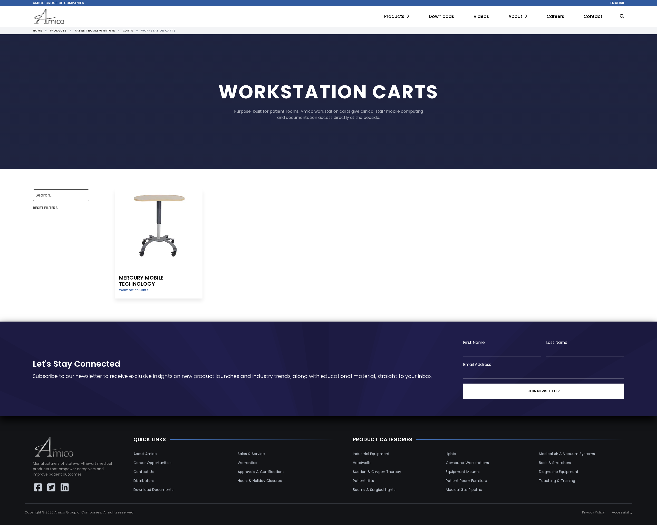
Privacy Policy (593, 512)
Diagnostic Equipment (558, 471)
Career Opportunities (152, 462)
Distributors (143, 480)
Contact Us (143, 471)
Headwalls (362, 462)
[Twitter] (51, 487)
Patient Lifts (363, 480)
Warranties (247, 462)
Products (394, 16)
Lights (451, 453)
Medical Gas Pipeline (464, 489)
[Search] (622, 17)
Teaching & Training (557, 480)
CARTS (128, 30)
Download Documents (153, 489)
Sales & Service (251, 453)
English (617, 3)
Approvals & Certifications (261, 471)
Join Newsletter (544, 391)
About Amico (145, 453)
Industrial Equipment (371, 453)
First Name (474, 342)
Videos (481, 16)
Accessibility (622, 512)
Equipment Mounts (463, 471)
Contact (593, 16)
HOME (37, 30)
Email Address (477, 364)
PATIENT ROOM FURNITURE (95, 30)
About (515, 16)
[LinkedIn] (65, 487)
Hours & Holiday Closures (260, 480)
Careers (555, 16)
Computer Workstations (467, 462)
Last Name (556, 342)
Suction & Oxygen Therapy (377, 471)
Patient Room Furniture (466, 480)
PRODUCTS (58, 30)
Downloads (441, 16)
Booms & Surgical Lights (374, 489)
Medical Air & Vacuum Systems (567, 453)
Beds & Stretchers (555, 462)
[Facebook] (38, 487)
